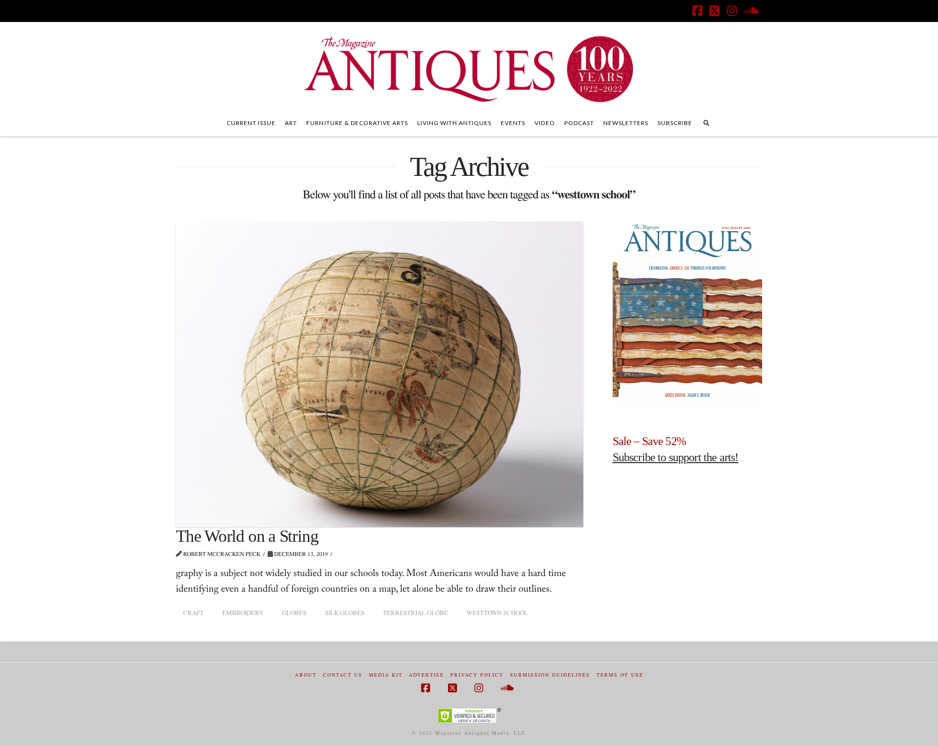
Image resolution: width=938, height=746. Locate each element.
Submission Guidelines (550, 675)
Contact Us (342, 675)
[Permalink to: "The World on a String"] (379, 374)
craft (193, 612)
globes (294, 612)
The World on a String (247, 536)
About (306, 675)
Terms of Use (620, 675)
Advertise (426, 675)
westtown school (497, 612)
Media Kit (386, 675)
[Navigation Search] (706, 121)
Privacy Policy (477, 675)
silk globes (344, 612)
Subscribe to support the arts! (676, 457)
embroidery (242, 612)
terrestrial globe (415, 612)
